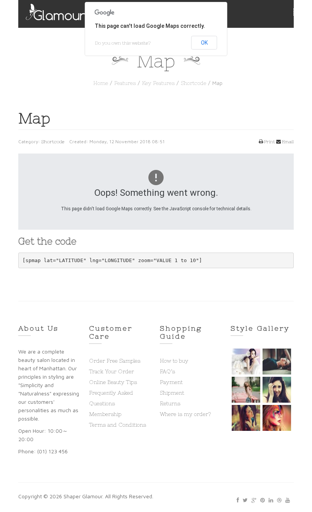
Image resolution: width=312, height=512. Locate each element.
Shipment (172, 393)
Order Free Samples (114, 361)
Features (125, 83)
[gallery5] (246, 418)
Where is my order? (185, 414)
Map (34, 118)
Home (100, 83)
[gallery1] (246, 361)
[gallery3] (246, 390)
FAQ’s (167, 371)
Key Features (158, 83)
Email (287, 141)
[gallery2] (277, 361)
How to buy (174, 361)
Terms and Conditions (117, 425)
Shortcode (193, 83)
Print (269, 141)
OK (204, 43)
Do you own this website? (123, 43)
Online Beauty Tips (113, 382)
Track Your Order (111, 371)
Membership (105, 414)
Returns (170, 403)
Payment (171, 382)
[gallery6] (277, 418)
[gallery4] (277, 390)
